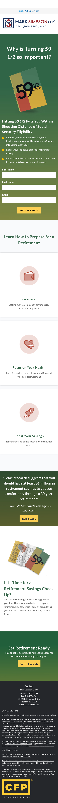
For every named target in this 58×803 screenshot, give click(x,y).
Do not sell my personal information (41, 746)
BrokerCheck (51, 715)
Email (5, 194)
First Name (8, 169)
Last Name (8, 182)
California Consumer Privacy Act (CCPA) (18, 744)
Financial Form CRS (11, 711)
